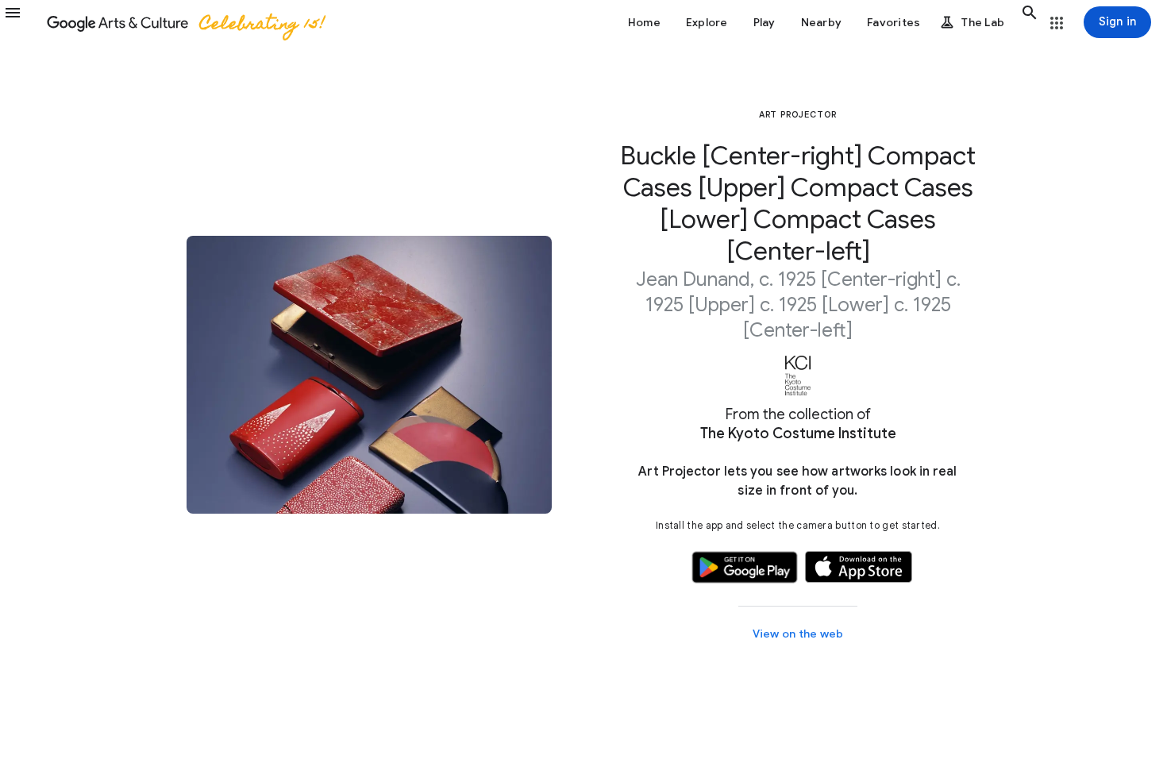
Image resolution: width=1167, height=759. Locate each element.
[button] (22, 22)
